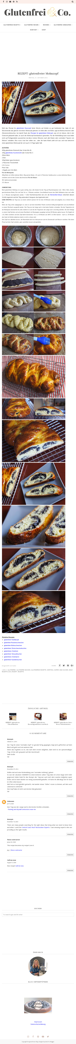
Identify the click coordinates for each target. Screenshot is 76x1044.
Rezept (14, 672)
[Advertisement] (38, 52)
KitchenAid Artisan (56, 195)
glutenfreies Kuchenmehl (13, 153)
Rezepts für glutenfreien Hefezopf (42, 133)
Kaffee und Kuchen (61, 670)
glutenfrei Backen (23, 670)
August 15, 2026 (11, 862)
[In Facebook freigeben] (59, 665)
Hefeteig (50, 670)
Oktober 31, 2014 (12, 741)
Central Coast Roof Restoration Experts (35, 827)
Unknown (10, 801)
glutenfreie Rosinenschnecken (14, 642)
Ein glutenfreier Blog (32, 1041)
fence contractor (13, 840)
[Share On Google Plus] (72, 665)
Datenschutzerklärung (38, 1024)
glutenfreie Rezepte (38, 670)
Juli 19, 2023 (10, 804)
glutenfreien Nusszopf (24, 128)
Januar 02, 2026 (11, 842)
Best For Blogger (50, 1041)
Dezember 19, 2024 (12, 822)
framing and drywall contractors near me (22, 809)
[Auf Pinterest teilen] (68, 665)
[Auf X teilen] (64, 665)
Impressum (38, 1022)
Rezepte (21, 672)
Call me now (11, 860)
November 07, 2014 (12, 769)
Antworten (70, 761)
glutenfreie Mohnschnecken (13, 645)
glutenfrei (12, 670)
